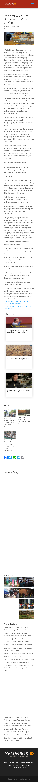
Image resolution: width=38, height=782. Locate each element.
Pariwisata (29, 763)
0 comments (16, 29)
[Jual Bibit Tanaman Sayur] (26, 615)
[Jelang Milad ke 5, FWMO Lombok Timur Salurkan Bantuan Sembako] (11, 582)
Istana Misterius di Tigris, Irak (18, 358)
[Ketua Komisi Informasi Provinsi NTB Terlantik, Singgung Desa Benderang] (26, 582)
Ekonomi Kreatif (12, 765)
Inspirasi (28, 765)
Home (6, 763)
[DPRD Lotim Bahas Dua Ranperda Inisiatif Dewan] (24, 412)
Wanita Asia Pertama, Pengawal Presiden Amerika (18, 391)
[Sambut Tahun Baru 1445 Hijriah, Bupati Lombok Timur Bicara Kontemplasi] (10, 435)
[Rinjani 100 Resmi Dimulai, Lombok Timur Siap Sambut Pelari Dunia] (10, 413)
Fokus (17, 763)
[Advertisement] (19, 552)
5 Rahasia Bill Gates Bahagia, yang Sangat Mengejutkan (17, 331)
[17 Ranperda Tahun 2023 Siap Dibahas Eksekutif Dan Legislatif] (26, 593)
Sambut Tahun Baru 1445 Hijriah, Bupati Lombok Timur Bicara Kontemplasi (9, 445)
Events (22, 763)
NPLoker (23, 768)
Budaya (21, 765)
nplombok (9, 26)
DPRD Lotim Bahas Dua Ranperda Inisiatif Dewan (24, 420)
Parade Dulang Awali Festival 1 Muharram (18, 645)
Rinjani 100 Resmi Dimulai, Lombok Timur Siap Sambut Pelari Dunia (9, 422)
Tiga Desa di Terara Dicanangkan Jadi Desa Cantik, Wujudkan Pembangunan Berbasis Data (18, 667)
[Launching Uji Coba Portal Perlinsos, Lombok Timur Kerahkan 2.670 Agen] (26, 604)
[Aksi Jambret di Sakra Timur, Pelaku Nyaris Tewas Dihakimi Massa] (11, 593)
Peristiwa (7, 29)
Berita (27, 26)
